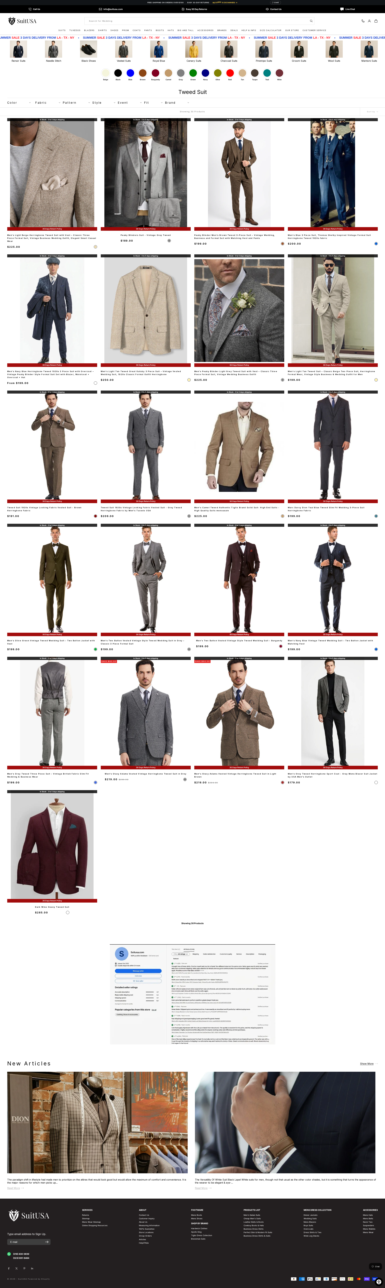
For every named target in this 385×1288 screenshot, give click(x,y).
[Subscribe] (46, 1242)
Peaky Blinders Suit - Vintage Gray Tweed (146, 235)
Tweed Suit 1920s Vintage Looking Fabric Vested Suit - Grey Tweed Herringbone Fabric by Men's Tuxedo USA (141, 509)
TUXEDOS (75, 30)
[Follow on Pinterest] (24, 1268)
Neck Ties (368, 1222)
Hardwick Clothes (199, 1228)
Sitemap (86, 1218)
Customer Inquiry (146, 1218)
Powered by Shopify (39, 1279)
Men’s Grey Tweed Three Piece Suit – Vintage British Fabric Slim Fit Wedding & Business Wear (48, 775)
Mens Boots (196, 1215)
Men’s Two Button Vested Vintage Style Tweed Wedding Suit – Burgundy (239, 640)
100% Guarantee (146, 1229)
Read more (13, 1188)
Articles (142, 1239)
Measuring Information (149, 1225)
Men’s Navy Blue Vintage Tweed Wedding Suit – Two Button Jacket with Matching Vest (330, 642)
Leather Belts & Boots (254, 1222)
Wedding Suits (310, 1218)
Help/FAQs (144, 1243)
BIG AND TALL (186, 30)
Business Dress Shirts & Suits (257, 1236)
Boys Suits (308, 1225)
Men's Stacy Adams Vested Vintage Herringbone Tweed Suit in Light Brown (235, 775)
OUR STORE (292, 30)
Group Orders (145, 1236)
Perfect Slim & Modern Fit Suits (258, 1232)
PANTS (148, 30)
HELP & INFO (249, 30)
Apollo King (196, 1232)
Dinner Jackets (310, 1215)
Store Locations (146, 1232)
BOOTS (160, 30)
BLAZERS (89, 30)
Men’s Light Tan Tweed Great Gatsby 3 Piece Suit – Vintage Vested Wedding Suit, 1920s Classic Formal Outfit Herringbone (141, 372)
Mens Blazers (310, 1222)
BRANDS (222, 30)
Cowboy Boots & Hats (254, 1225)
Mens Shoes (196, 1218)
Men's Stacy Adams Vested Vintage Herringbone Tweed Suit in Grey (145, 774)
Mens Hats (368, 1215)
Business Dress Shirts (253, 1229)
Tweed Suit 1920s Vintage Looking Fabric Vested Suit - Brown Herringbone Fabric (44, 509)
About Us (143, 1222)
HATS (171, 30)
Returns (85, 1215)
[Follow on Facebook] (8, 1268)
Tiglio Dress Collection (201, 1235)
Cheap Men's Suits (252, 1218)
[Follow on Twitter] (16, 1268)
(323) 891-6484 (21, 1258)
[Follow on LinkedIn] (32, 1268)
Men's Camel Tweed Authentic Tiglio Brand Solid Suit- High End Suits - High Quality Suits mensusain (236, 509)
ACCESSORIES (205, 30)
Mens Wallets (369, 1229)
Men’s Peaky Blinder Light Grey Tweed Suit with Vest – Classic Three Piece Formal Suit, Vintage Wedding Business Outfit (235, 372)
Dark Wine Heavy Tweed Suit (52, 907)
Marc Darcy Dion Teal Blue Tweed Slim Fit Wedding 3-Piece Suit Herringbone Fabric (326, 509)
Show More (367, 1063)
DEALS (234, 30)
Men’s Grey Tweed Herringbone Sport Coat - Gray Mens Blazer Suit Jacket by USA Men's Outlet (332, 775)
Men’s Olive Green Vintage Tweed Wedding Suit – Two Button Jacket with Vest (51, 642)
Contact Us (144, 1215)
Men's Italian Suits (252, 1215)
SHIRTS (102, 30)
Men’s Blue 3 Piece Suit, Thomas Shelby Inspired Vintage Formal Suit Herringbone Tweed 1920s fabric (329, 236)
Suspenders (368, 1225)
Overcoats (308, 1229)
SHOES (115, 30)
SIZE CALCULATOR (271, 30)
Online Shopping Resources (95, 1225)
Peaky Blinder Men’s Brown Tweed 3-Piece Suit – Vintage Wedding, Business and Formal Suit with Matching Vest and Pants (234, 236)
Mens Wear (368, 1232)
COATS (137, 30)
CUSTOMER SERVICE (314, 30)
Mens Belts (368, 1218)
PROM (125, 30)
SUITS (62, 30)
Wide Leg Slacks (311, 1236)
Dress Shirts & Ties (312, 1232)
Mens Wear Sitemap (91, 1222)
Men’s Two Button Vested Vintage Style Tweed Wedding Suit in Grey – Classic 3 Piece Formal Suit (143, 642)
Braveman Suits (198, 1239)
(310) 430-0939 (21, 1254)
